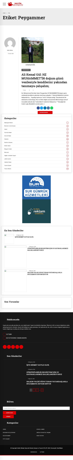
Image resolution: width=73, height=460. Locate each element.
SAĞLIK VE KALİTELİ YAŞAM (43, 432)
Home (4, 13)
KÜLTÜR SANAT (6, 435)
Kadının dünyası (36, 142)
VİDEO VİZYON (40, 435)
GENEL (4, 429)
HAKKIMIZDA (33, 452)
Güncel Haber (36, 135)
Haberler (36, 139)
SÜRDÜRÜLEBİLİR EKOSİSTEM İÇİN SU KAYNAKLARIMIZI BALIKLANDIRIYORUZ (47, 249)
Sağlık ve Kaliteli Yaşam (36, 155)
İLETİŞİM (42, 452)
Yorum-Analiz (26, 70)
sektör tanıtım (36, 159)
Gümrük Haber (36, 132)
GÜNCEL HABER (40, 429)
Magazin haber (36, 149)
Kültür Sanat (36, 145)
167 (42, 390)
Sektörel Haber (36, 162)
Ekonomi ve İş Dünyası (36, 126)
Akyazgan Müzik (36, 122)
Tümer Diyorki (36, 165)
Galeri (36, 129)
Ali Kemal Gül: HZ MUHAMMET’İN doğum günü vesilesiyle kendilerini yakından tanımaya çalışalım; (44, 80)
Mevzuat (36, 152)
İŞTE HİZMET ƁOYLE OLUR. (24, 237)
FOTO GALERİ (6, 439)
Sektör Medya (10, 50)
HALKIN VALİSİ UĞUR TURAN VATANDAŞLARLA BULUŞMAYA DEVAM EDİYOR (44, 273)
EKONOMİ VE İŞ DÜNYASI (9, 432)
